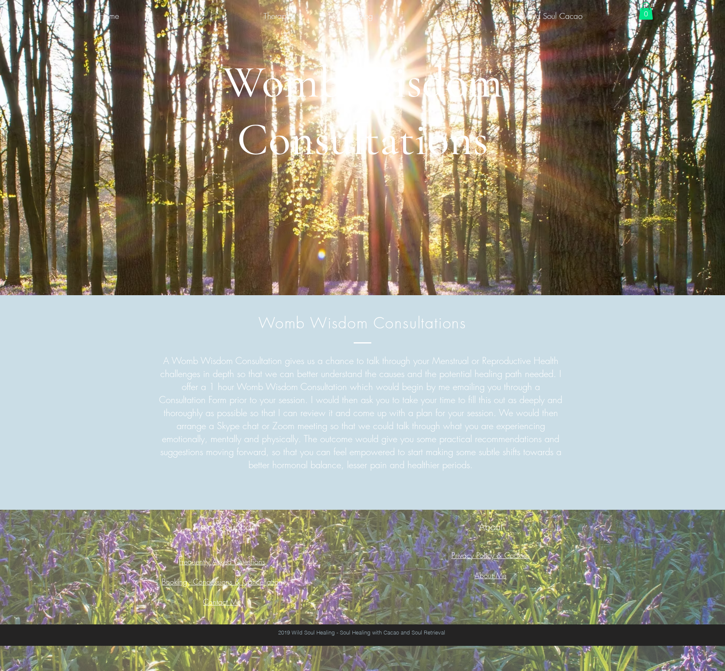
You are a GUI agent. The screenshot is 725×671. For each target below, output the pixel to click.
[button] (646, 11)
